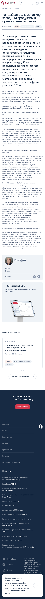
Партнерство (7, 437)
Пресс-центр (7, 450)
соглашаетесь (13, 580)
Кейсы (4, 431)
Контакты (5, 456)
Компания (5, 424)
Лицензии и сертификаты (11, 462)
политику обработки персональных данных (17, 590)
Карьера (5, 443)
